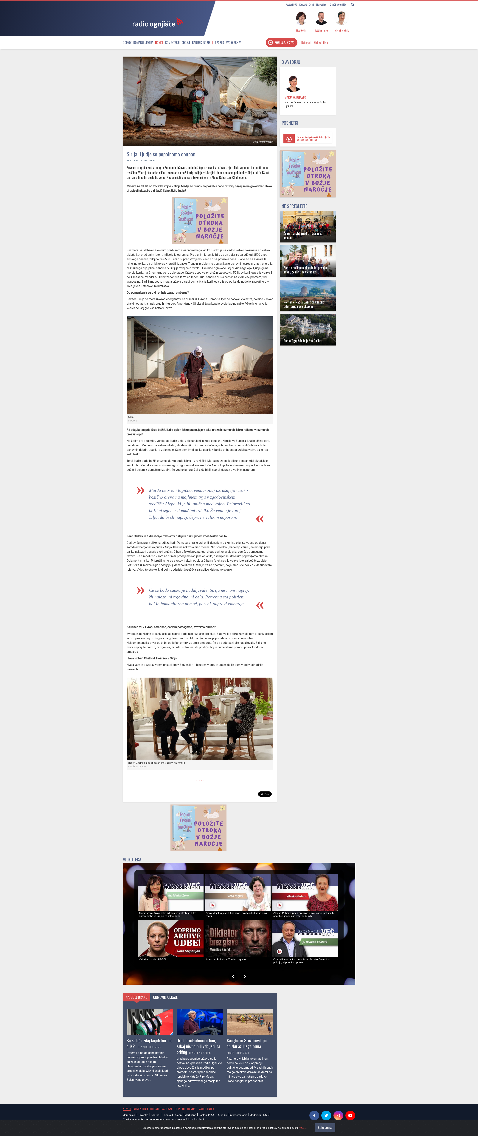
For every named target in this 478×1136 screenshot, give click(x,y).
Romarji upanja (143, 42)
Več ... (303, 1127)
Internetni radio (238, 1114)
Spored (219, 42)
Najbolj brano (137, 997)
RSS (266, 1114)
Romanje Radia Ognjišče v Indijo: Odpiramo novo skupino (304, 304)
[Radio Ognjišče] (156, 22)
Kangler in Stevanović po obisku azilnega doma (247, 1043)
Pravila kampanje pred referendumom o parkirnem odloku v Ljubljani (163, 1119)
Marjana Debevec (295, 97)
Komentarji (172, 42)
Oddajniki (255, 1114)
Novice (159, 42)
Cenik (311, 4)
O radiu (222, 1114)
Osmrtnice (129, 1114)
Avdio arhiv (233, 42)
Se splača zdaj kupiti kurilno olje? (149, 1043)
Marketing (321, 4)
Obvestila (142, 1114)
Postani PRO (291, 4)
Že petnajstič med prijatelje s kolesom (302, 235)
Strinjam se (325, 1127)
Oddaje (185, 42)
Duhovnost (189, 1109)
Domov (127, 42)
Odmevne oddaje (165, 997)
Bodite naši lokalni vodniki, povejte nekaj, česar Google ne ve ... (305, 270)
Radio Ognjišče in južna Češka (302, 340)
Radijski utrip (201, 42)
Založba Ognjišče (338, 4)
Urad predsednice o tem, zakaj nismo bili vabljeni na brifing (198, 1046)
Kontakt (303, 4)
